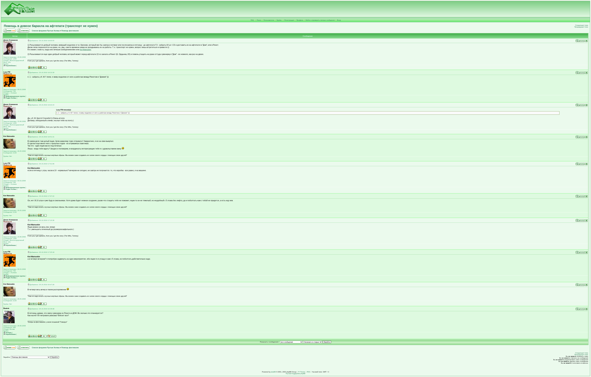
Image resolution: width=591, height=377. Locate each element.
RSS (308, 372)
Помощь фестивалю (70, 31)
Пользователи (268, 20)
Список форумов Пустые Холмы (46, 31)
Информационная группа (15, 96)
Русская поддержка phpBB (295, 373)
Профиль (299, 20)
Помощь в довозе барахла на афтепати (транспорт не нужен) (51, 26)
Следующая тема (581, 25)
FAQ (252, 20)
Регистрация (289, 20)
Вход (339, 20)
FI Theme (301, 372)
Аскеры (8, 332)
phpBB (273, 372)
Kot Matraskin (85, 50)
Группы (279, 20)
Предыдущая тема (581, 27)
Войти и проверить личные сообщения (320, 20)
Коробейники (10, 65)
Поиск (259, 20)
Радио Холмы (10, 98)
